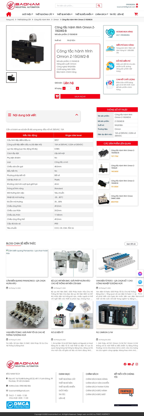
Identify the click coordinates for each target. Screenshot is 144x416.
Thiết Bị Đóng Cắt (24, 19)
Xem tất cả (131, 244)
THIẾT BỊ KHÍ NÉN (65, 383)
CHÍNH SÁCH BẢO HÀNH (96, 390)
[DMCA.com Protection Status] (18, 404)
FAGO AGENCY (103, 414)
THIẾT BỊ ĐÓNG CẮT (67, 379)
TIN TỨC (113, 14)
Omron (56, 19)
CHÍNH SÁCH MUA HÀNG (97, 379)
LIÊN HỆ (120, 14)
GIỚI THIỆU (26, 14)
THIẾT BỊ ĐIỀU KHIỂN (67, 386)
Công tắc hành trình (42, 19)
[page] (125, 364)
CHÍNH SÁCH (100, 14)
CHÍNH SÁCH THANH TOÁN (97, 386)
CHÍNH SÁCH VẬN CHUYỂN (97, 383)
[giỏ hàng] (136, 14)
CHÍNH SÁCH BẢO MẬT (96, 394)
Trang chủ (10, 19)
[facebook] (126, 393)
